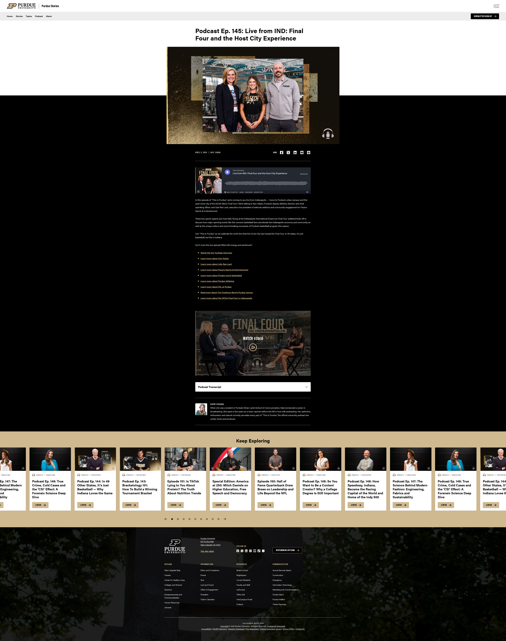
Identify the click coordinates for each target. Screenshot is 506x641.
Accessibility (206, 629)
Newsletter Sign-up (483, 16)
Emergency (277, 580)
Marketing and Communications (286, 589)
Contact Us (300, 629)
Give (202, 580)
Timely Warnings (279, 604)
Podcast (39, 16)
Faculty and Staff (243, 585)
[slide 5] (195, 519)
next (224, 519)
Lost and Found (207, 585)
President (204, 594)
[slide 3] (183, 519)
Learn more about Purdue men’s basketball (221, 275)
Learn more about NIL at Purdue (216, 286)
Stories (19, 16)
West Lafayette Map (172, 570)
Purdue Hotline (279, 599)
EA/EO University (220, 629)
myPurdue (241, 589)
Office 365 (241, 594)
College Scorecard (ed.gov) (271, 629)
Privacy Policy (289, 629)
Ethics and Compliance (210, 570)
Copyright (224, 626)
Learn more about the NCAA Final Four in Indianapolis (226, 298)
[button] (308, 152)
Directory (168, 589)
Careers (167, 575)
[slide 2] (178, 519)
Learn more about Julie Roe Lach (216, 264)
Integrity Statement (236, 629)
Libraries (167, 607)
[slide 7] (207, 519)
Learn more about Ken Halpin (215, 258)
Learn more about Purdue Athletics (217, 281)
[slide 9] (218, 519)
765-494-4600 (207, 551)
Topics (29, 16)
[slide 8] (212, 519)
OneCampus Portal (244, 599)
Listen (38, 505)
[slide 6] (201, 519)
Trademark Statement (276, 626)
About (49, 16)
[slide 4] (189, 519)
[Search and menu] (496, 6)
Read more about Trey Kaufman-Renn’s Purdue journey (227, 292)
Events (203, 575)
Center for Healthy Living (174, 580)
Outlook (240, 604)
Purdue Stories (50, 5)
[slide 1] (172, 519)
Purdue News (278, 594)
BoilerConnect (242, 570)
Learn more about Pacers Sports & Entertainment (224, 269)
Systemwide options (285, 550)
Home (10, 16)
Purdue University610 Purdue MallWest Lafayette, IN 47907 (211, 541)
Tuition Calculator (208, 599)
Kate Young (216, 152)
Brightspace (241, 575)
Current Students (243, 580)
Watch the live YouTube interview (216, 252)
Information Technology (282, 585)
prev (165, 519)
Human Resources (171, 602)
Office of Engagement (209, 589)
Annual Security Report (282, 570)
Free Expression (252, 629)
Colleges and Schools (173, 585)
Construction (278, 575)
